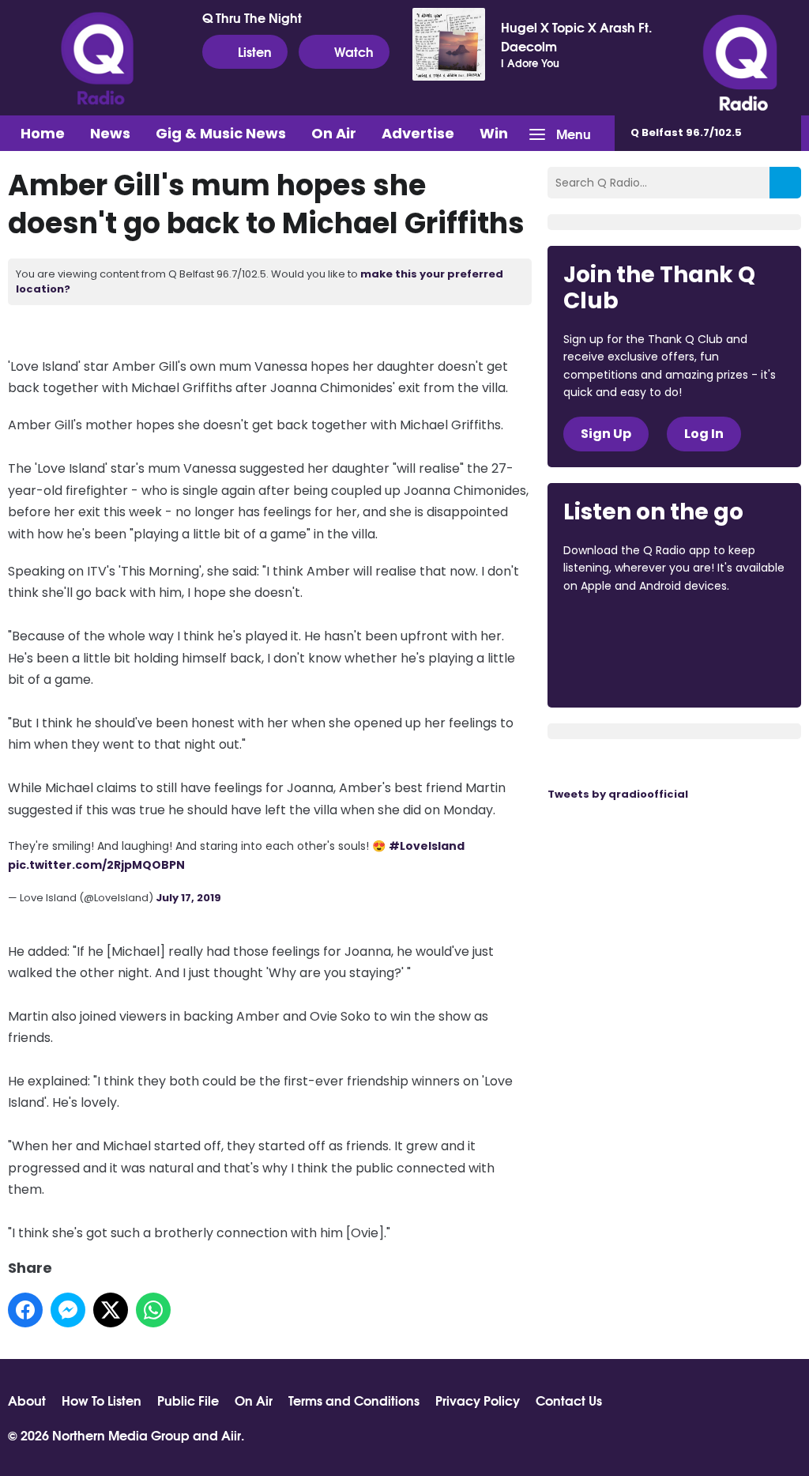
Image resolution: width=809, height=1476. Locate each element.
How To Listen (101, 1400)
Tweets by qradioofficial (617, 794)
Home (43, 133)
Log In (704, 434)
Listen (255, 51)
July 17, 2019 (188, 897)
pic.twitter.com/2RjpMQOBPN (96, 865)
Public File (188, 1400)
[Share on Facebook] (25, 1310)
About (27, 1400)
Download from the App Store (625, 628)
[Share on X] (110, 1310)
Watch (354, 51)
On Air (333, 133)
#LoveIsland (427, 846)
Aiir (231, 1434)
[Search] (785, 182)
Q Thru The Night (252, 17)
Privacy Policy (477, 1400)
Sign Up (606, 434)
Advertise (418, 133)
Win (494, 133)
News (110, 133)
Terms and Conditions (354, 1400)
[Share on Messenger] (68, 1310)
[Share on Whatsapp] (153, 1310)
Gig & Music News (221, 133)
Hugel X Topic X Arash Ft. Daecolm (576, 36)
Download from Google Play (623, 669)
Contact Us (569, 1400)
